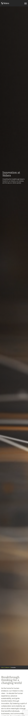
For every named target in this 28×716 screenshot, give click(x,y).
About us (7, 667)
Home (2, 667)
